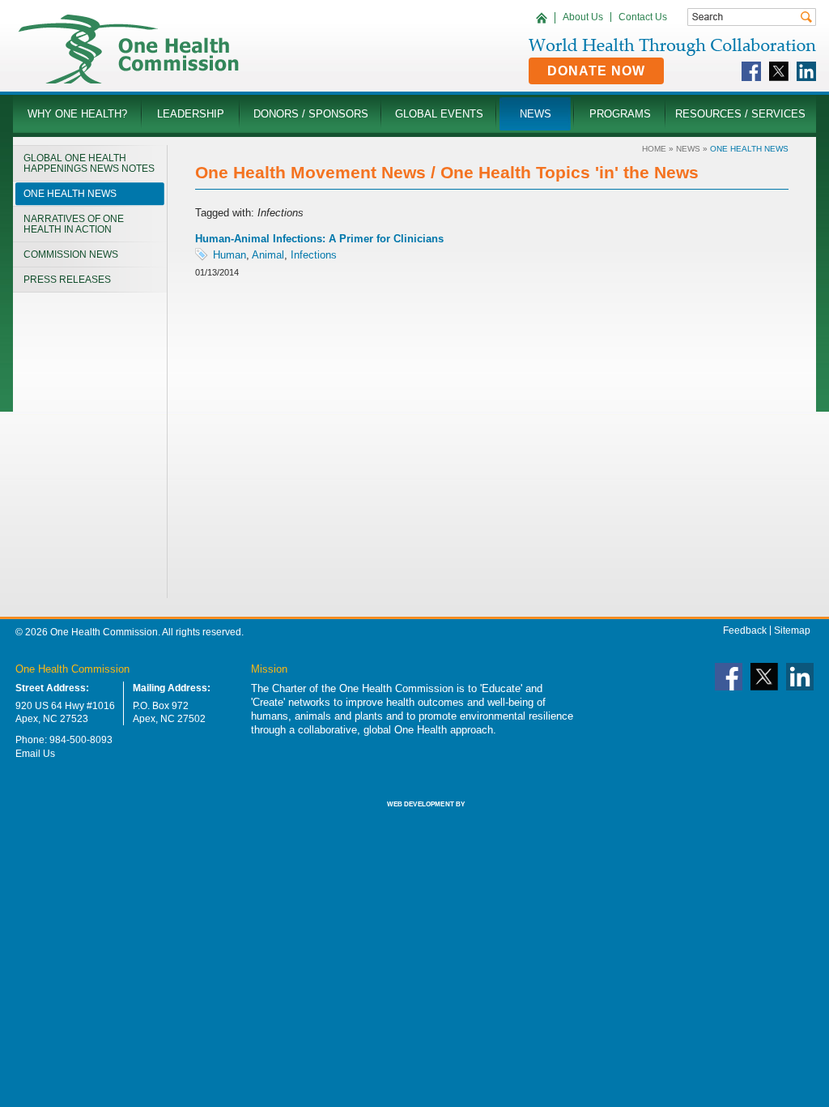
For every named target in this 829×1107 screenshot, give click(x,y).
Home (654, 148)
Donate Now (596, 71)
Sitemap (792, 630)
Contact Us (643, 17)
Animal (268, 255)
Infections (314, 255)
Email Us (35, 753)
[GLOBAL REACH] (414, 815)
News (688, 148)
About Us (583, 17)
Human (229, 255)
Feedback (745, 630)
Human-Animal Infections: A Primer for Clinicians (319, 239)
